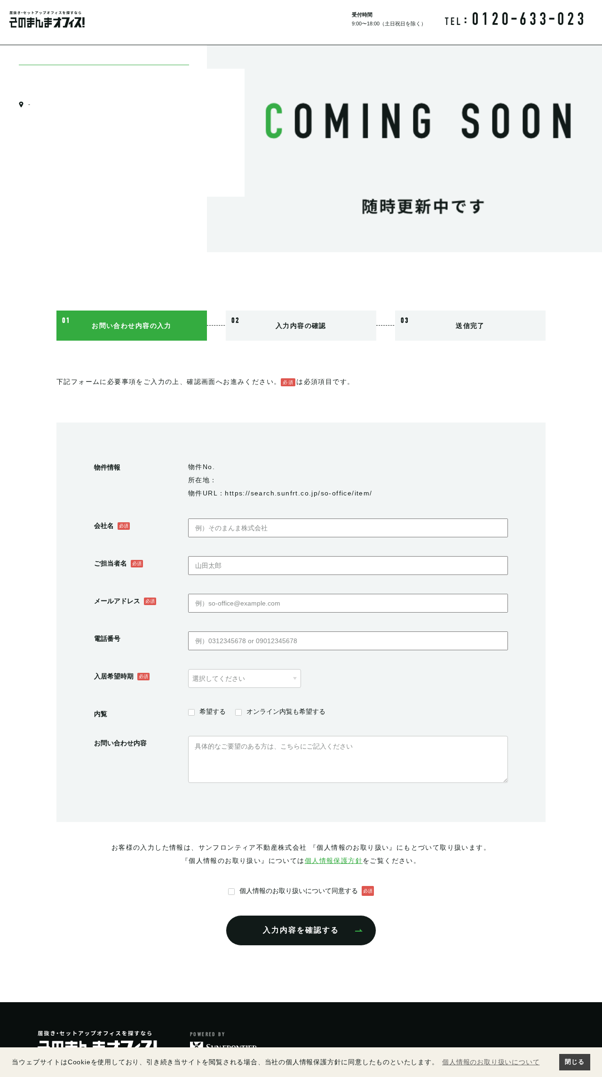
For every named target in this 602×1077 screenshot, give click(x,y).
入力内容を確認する (301, 930)
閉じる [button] (574, 1062)
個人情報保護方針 (334, 860)
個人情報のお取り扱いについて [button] (490, 1062)
